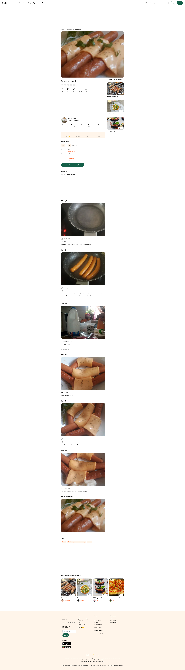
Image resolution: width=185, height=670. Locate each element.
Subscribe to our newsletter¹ (66, 627)
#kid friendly (71, 542)
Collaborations (81, 624)
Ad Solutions (113, 619)
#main (77, 542)
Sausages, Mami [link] (78, 29)
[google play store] (69, 647)
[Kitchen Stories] (4, 3)
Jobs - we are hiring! (83, 619)
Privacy (96, 622)
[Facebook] (64, 623)
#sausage (83, 542)
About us (80, 620)
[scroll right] (126, 586)
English (101, 633)
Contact (96, 626)
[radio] (62, 85)
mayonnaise (71, 158)
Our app (80, 626)
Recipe (62, 29)
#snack (64, 542)
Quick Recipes (69, 29)
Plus (80, 627)
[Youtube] (70, 623)
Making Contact (114, 622)
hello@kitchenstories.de (114, 658)
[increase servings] (69, 145)
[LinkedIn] (75, 623)
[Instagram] (66, 623)
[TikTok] (68, 623)
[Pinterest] (72, 623)
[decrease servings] (63, 145)
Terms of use (97, 620)
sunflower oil (71, 151)
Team (79, 622)
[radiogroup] (68, 85)
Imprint (96, 619)
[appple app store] (69, 644)
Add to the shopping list (74, 165)
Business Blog (113, 620)
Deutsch (96, 633)
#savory (89, 542)
